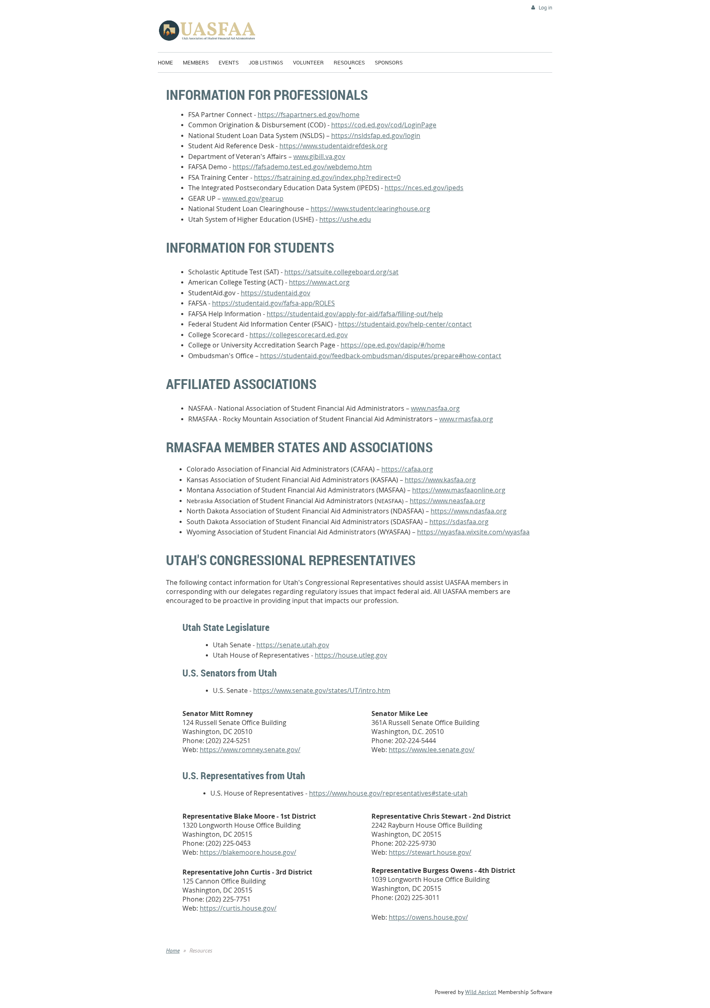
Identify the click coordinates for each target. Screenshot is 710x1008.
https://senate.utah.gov (292, 644)
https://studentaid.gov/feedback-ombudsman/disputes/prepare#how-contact (380, 355)
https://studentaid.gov (275, 292)
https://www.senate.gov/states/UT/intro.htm (321, 690)
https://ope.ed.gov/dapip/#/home (393, 345)
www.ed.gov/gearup (253, 198)
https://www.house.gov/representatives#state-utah (388, 793)
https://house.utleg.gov (351, 655)
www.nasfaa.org (435, 408)
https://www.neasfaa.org (447, 500)
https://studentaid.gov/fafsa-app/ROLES (273, 303)
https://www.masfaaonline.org (458, 490)
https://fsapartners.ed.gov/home (309, 114)
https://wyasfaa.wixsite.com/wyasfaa (473, 531)
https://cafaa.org (407, 469)
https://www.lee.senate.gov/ (432, 749)
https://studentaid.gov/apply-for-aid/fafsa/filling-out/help (355, 313)
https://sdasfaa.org (459, 521)
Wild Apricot (480, 992)
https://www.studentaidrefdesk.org (333, 145)
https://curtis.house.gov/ (238, 908)
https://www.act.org (319, 282)
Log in (545, 7)
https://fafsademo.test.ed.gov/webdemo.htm (302, 166)
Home (173, 950)
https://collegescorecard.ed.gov (298, 334)
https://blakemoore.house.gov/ (248, 852)
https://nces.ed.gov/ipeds (424, 187)
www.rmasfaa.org (466, 418)
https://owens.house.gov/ (428, 917)
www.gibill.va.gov (319, 156)
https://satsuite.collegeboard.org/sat (341, 271)
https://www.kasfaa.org (440, 479)
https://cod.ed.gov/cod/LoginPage (383, 124)
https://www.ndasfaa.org (469, 511)
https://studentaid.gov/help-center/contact (405, 324)
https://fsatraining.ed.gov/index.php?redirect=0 (327, 177)
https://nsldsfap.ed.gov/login (375, 135)
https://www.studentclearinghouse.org (370, 208)
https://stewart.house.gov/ (430, 852)
